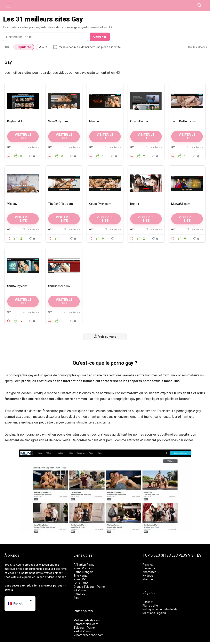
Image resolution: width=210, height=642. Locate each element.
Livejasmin (149, 568)
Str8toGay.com (17, 286)
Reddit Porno (82, 631)
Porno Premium (84, 568)
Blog (76, 597)
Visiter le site (187, 136)
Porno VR (80, 579)
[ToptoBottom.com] (187, 101)
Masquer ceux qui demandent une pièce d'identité (90, 47)
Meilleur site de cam (87, 620)
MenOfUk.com (180, 203)
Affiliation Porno (84, 564)
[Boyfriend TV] (23, 101)
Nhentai (148, 579)
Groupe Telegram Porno (89, 586)
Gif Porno (80, 590)
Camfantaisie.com (86, 624)
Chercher (99, 36)
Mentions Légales (154, 613)
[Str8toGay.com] (23, 265)
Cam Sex (79, 594)
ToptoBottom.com (183, 121)
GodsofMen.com (100, 203)
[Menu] (9, 5)
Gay (9, 147)
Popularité (24, 47)
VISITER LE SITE (23, 136)
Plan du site (150, 605)
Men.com (95, 121)
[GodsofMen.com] (105, 183)
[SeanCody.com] (64, 101)
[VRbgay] (23, 183)
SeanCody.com (58, 121)
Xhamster (149, 572)
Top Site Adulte (14, 564)
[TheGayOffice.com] (64, 183)
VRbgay (12, 203)
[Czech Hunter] (146, 101)
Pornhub (148, 564)
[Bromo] (146, 183)
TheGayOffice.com (60, 203)
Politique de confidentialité (160, 609)
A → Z (43, 47)
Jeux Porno (81, 583)
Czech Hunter (139, 121)
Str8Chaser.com (59, 286)
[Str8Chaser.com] (64, 265)
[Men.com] (105, 101)
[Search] (199, 5)
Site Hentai (81, 575)
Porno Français (83, 572)
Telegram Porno (84, 627)
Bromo (134, 203)
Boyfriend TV (15, 121)
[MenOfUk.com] (187, 183)
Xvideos (148, 575)
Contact (148, 602)
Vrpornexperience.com (89, 635)
